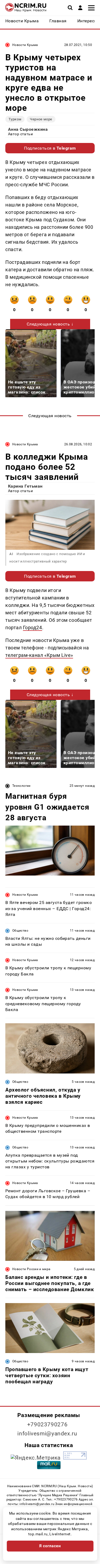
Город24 (32, 627)
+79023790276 (47, 1424)
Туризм (15, 119)
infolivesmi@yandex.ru (47, 1433)
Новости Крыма (25, 45)
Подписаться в (50, 148)
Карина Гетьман (25, 486)
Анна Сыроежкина (28, 129)
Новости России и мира (31, 1269)
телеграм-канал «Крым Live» (39, 655)
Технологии (21, 786)
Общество (20, 930)
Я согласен (50, 1546)
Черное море (41, 119)
